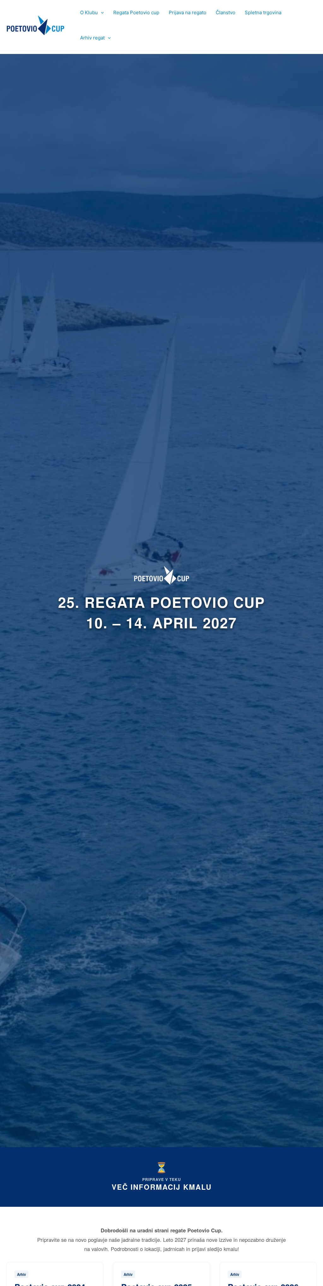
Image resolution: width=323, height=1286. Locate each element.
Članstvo (225, 12)
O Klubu (89, 12)
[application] (101, 12)
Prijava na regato (187, 12)
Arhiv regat (92, 38)
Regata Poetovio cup (136, 12)
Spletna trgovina (263, 12)
